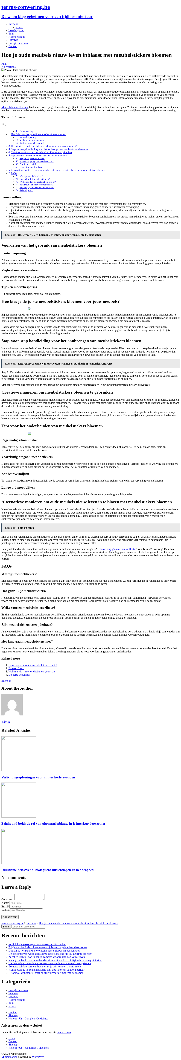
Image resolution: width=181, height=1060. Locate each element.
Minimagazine (9, 1056)
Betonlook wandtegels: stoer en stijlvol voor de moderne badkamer (45, 972)
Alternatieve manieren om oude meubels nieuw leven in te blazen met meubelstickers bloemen (58, 170)
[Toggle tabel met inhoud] (4, 125)
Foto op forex (16, 668)
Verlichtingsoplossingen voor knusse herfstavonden (38, 777)
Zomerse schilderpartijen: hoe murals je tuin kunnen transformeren (45, 966)
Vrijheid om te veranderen (32, 140)
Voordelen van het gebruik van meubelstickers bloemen (38, 134)
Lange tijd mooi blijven (31, 167)
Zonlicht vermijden (29, 164)
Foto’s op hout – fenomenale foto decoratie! (32, 665)
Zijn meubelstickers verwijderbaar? (36, 184)
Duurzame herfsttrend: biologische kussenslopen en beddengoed (47, 870)
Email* (5, 906)
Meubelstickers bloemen (14, 107)
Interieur (13, 23)
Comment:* (7, 899)
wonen (19, 27)
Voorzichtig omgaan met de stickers (37, 161)
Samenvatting (27, 131)
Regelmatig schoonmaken (32, 158)
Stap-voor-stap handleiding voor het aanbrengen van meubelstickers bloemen (49, 149)
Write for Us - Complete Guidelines (28, 1018)
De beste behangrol (19, 674)
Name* (5, 902)
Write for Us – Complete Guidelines (28, 1047)
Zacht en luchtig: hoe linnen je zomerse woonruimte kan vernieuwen (46, 956)
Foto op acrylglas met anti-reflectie (116, 549)
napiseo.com (64, 1032)
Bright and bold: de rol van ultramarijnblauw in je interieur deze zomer (53, 823)
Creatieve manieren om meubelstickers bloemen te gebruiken (41, 152)
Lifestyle (13, 39)
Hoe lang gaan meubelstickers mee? (37, 187)
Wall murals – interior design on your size (31, 671)
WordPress (38, 1056)
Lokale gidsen (16, 30)
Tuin (11, 33)
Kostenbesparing (28, 137)
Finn (4, 63)
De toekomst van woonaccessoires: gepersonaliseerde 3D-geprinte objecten (50, 953)
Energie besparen (18, 43)
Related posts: (26, 190)
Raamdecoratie (16, 36)
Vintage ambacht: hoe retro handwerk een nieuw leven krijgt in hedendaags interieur (55, 960)
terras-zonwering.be (25, 7)
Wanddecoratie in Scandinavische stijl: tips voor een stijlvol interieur (46, 969)
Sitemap (12, 1015)
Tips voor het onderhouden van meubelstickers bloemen (39, 155)
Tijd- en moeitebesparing (32, 143)
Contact (12, 46)
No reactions (8, 66)
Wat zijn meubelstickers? (31, 176)
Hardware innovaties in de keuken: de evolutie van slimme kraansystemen (49, 963)
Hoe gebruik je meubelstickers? (35, 179)
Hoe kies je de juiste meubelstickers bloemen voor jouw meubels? (44, 146)
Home (11, 1038)
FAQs (14, 173)
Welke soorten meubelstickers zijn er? (38, 182)
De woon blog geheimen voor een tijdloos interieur (47, 16)
